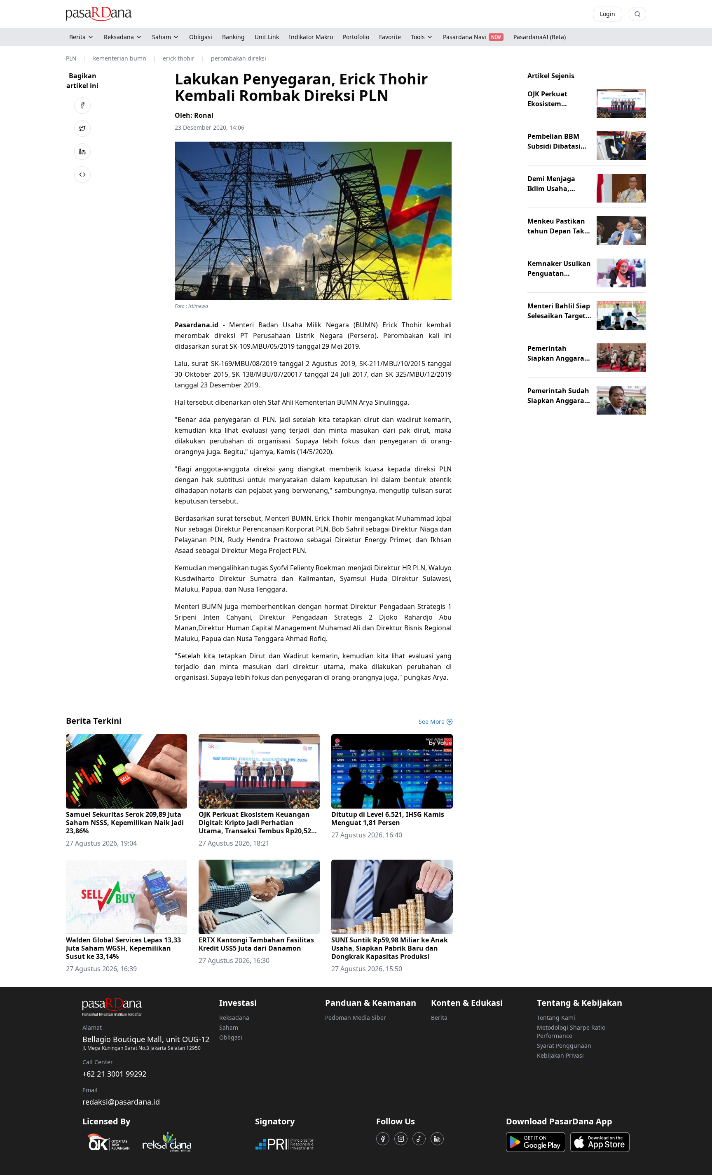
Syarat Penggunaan (564, 1045)
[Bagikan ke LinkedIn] (82, 151)
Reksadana (119, 37)
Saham (161, 37)
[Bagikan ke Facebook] (82, 105)
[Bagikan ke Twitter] (82, 128)
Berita (77, 37)
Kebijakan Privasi (560, 1055)
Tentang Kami (556, 1017)
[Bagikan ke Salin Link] (82, 174)
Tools (418, 37)
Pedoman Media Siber (355, 1017)
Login (607, 14)
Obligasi (230, 1037)
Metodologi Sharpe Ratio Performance (571, 1031)
